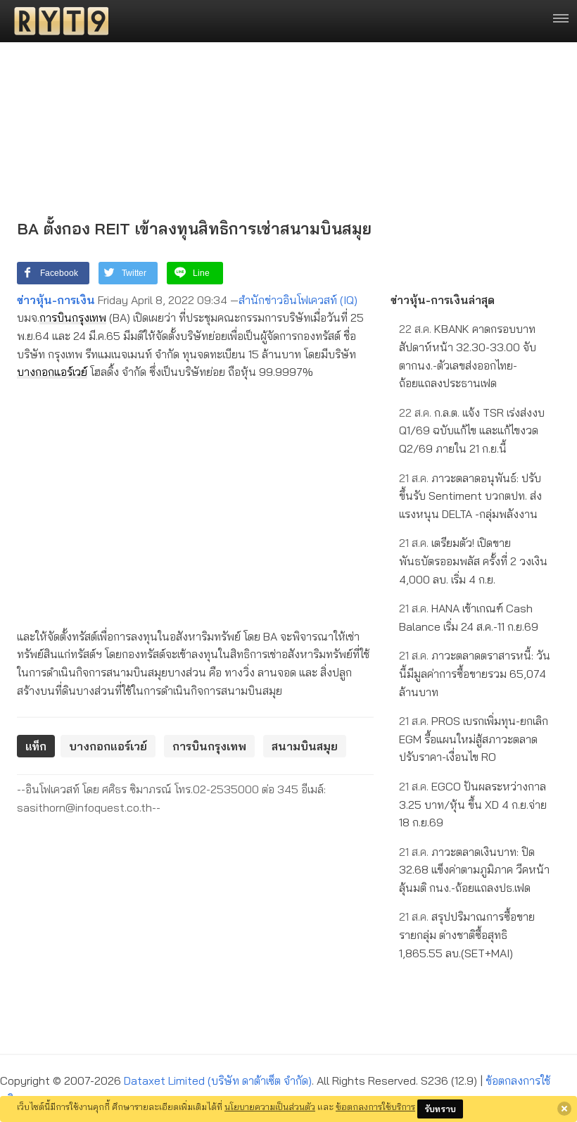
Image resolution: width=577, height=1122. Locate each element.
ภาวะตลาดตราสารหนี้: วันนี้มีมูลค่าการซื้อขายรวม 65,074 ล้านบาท (474, 673)
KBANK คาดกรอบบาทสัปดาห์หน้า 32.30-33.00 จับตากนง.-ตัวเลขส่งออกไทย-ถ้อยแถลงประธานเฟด (467, 356)
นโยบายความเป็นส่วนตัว (269, 1106)
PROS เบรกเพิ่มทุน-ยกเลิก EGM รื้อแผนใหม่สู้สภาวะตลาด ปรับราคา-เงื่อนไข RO (473, 739)
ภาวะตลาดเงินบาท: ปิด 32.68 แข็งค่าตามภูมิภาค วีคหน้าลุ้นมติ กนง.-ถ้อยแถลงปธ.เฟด (474, 870)
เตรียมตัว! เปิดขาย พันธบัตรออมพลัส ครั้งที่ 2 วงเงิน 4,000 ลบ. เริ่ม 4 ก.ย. (473, 561)
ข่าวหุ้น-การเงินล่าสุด (443, 300)
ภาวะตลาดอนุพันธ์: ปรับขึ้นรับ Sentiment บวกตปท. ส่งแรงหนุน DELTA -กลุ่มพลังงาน (470, 496)
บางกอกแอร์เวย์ (52, 372)
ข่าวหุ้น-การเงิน (56, 300)
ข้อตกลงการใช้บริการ (375, 1106)
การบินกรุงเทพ (72, 317)
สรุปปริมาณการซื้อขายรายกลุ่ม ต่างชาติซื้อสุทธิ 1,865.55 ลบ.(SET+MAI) (467, 934)
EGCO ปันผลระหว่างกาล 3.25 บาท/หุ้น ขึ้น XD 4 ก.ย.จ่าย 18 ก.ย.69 (473, 804)
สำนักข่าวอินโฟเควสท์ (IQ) (298, 300)
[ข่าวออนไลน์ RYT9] (57, 21)
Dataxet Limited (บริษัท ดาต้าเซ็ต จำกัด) (218, 1080)
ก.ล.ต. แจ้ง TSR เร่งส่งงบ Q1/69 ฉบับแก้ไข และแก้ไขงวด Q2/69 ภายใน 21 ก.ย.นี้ (472, 430)
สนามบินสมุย (305, 746)
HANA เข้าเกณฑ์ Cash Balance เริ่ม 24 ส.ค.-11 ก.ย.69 (468, 617)
